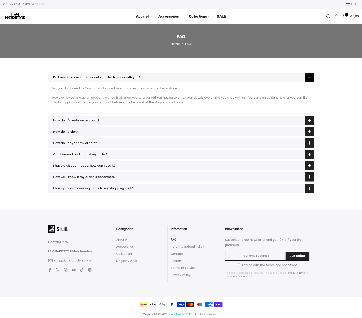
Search (176, 261)
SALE (221, 16)
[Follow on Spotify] (90, 269)
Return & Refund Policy (187, 247)
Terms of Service (183, 268)
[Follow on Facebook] (50, 269)
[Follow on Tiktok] (82, 269)
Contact (177, 254)
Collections (198, 16)
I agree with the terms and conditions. (270, 265)
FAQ (174, 240)
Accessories (168, 16)
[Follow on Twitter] (58, 269)
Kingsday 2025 (126, 261)
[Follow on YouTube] (74, 269)
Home (175, 44)
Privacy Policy (180, 275)
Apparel (142, 16)
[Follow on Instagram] (66, 269)
